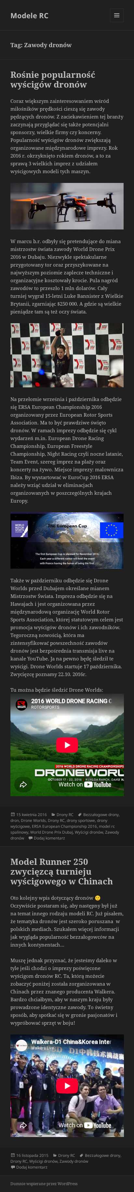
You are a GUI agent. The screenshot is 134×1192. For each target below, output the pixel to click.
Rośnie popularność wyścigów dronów (52, 79)
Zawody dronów (74, 1161)
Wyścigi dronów (89, 832)
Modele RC (29, 15)
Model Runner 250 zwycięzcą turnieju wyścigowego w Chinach (61, 871)
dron (14, 820)
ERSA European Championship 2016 (64, 826)
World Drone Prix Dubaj (51, 832)
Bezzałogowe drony (101, 814)
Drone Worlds (33, 820)
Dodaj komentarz (49, 838)
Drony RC (65, 814)
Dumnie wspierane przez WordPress (43, 1183)
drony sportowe (81, 820)
